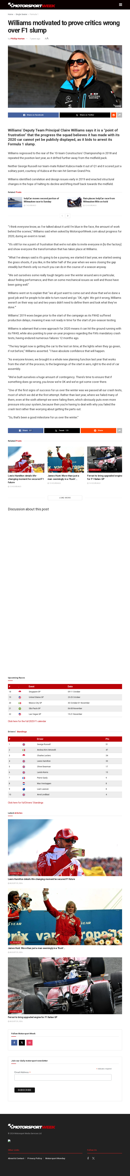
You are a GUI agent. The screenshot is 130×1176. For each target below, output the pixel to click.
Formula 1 (34, 14)
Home (10, 14)
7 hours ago (30, 205)
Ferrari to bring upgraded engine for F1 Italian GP (32, 1017)
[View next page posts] (67, 216)
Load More (65, 498)
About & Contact (16, 1158)
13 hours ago (15, 486)
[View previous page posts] (62, 216)
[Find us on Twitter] (22, 1042)
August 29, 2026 (16, 883)
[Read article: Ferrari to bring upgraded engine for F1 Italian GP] (105, 459)
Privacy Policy (34, 1158)
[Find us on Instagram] (29, 1042)
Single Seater (21, 14)
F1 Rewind (55, 470)
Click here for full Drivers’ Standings (25, 802)
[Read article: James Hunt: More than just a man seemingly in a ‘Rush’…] (66, 459)
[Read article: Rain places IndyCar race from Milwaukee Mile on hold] (74, 202)
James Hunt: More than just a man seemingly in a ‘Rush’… (36, 948)
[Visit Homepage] (31, 4)
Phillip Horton (18, 38)
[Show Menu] (120, 4)
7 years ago (35, 38)
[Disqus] (65, 553)
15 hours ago (95, 483)
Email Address (22, 1072)
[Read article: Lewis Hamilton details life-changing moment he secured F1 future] (26, 459)
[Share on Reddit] (113, 115)
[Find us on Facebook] (14, 1042)
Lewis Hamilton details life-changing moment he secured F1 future (26, 479)
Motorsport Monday (55, 1158)
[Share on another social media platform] (119, 115)
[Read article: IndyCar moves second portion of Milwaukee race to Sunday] (15, 202)
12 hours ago (91, 205)
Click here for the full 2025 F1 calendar (27, 721)
